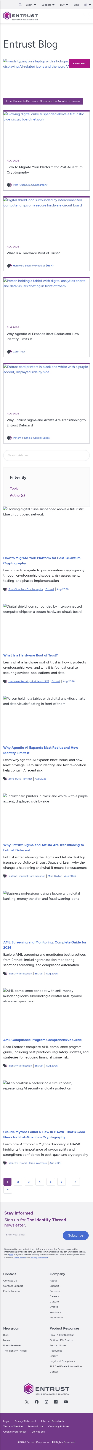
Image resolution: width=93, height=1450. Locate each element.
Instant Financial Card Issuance (31, 437)
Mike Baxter (55, 876)
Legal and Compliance (63, 1361)
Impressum (56, 1317)
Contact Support (13, 1285)
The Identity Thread (15, 1350)
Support (54, 1285)
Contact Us (10, 1280)
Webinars (55, 1312)
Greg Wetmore (38, 1163)
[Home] (20, 16)
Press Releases (12, 1345)
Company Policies (58, 1426)
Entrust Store (58, 1345)
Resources (56, 1350)
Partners (55, 1291)
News (6, 1340)
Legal (6, 1421)
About (53, 1280)
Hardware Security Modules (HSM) (33, 265)
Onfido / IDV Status (61, 1340)
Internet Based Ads (52, 1421)
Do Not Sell (38, 1431)
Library (54, 1355)
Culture (54, 1301)
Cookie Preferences (15, 1431)
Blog (76, 4)
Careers (54, 1296)
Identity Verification (20, 973)
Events (54, 1306)
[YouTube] (66, 1401)
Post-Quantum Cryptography (30, 184)
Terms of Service (13, 1426)
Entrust (49, 589)
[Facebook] (36, 1401)
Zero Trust (19, 351)
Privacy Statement (39, 1257)
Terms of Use (19, 1257)
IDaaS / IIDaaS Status (62, 1335)
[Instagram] (46, 1401)
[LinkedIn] (55, 1401)
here (11, 1254)
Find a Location (12, 1291)
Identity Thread (17, 1163)
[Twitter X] (26, 1401)
